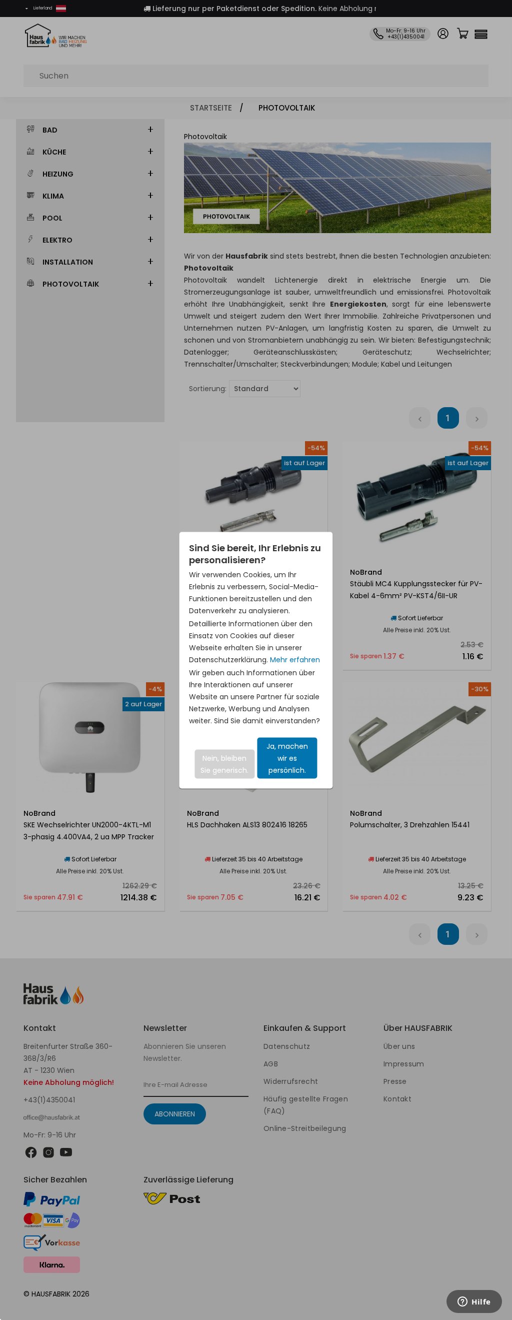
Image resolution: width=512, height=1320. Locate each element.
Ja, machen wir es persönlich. (287, 758)
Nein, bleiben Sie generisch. (224, 764)
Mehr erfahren (295, 659)
